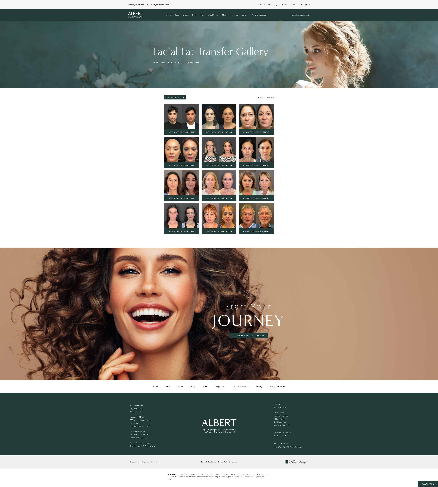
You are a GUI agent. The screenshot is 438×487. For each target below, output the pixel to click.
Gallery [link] (245, 15)
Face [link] (177, 15)
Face (173, 63)
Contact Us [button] (428, 484)
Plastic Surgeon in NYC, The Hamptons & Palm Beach (142, 444)
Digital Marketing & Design (298, 461)
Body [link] (194, 15)
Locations (267, 4)
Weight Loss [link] (213, 15)
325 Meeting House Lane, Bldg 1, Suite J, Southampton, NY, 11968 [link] (140, 423)
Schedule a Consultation (300, 15)
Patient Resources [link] (259, 15)
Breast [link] (185, 15)
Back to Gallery (267, 97)
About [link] (168, 15)
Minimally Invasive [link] (230, 15)
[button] (283, 4)
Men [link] (202, 15)
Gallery (165, 63)
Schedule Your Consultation (249, 335)
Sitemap (234, 462)
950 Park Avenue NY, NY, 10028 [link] (136, 410)
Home (155, 63)
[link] (280, 407)
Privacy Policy (223, 462)
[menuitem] (168, 15)
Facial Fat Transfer (188, 63)
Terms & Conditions (208, 462)
